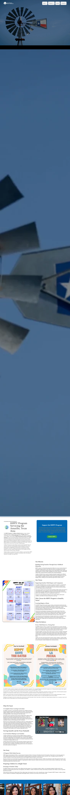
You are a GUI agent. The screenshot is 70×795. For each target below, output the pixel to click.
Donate (57, 3)
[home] (9, 3)
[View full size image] (19, 665)
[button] (44, 3)
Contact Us (63, 3)
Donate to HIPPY (52, 536)
